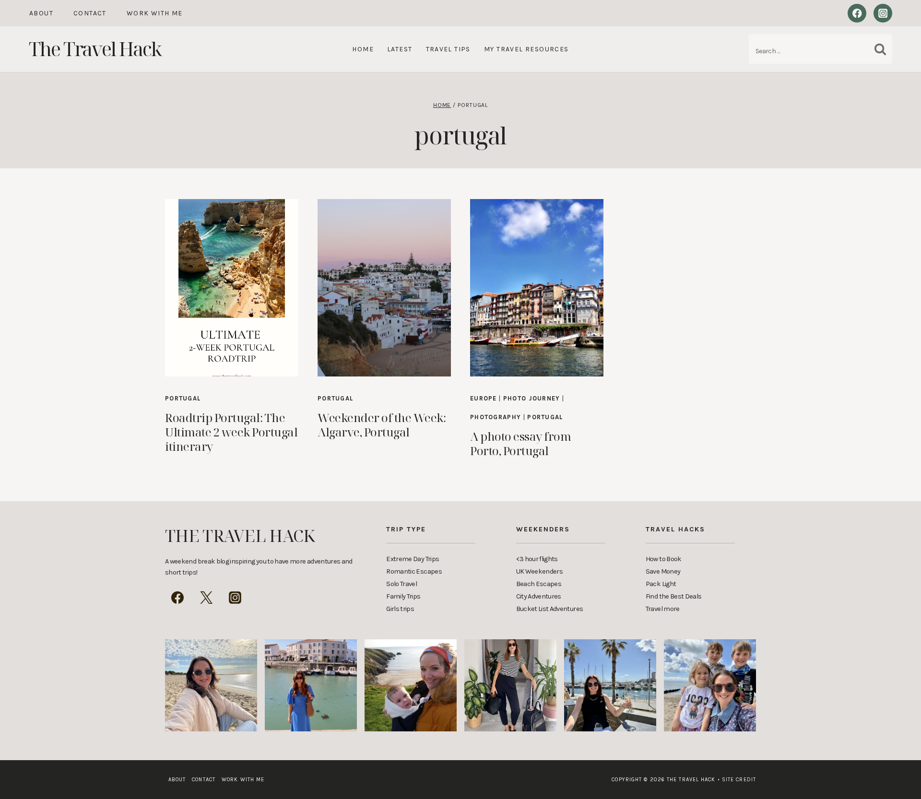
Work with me (155, 13)
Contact (89, 13)
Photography (495, 417)
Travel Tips (448, 49)
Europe (483, 398)
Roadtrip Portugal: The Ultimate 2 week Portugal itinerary (231, 432)
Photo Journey (531, 398)
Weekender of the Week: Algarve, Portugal (382, 425)
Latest (399, 49)
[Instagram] (883, 13)
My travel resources (526, 49)
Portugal (183, 398)
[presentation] (231, 287)
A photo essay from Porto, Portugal (520, 443)
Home (363, 49)
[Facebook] (857, 13)
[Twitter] (206, 597)
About (41, 13)
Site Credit (737, 779)
